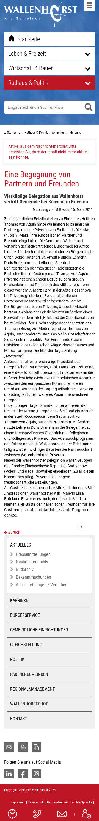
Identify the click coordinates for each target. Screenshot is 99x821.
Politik (17, 659)
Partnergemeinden (29, 674)
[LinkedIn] (9, 773)
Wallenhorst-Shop (29, 704)
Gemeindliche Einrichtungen (39, 629)
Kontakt (18, 718)
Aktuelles (20, 545)
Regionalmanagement (32, 689)
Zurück (13, 532)
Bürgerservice (25, 615)
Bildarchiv (25, 569)
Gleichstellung (26, 644)
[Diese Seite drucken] (23, 747)
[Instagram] (36, 773)
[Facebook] (23, 773)
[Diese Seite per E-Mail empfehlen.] (9, 747)
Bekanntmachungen (33, 577)
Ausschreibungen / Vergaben (41, 584)
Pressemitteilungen (33, 554)
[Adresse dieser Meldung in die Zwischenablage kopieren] (80, 527)
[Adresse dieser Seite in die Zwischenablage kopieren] (36, 747)
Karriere (19, 600)
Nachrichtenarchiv (32, 561)
